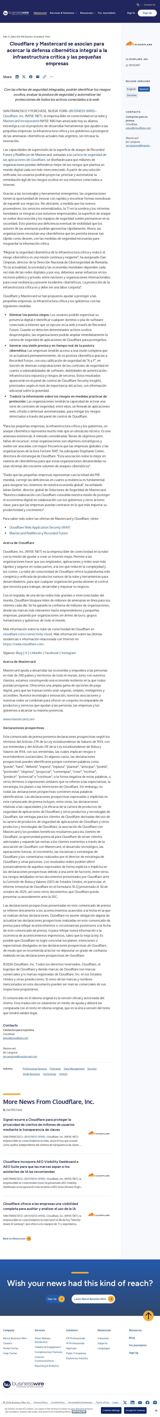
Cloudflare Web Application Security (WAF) (39, 527)
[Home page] (16, 13)
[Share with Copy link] (44, 76)
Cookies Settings (111, 1410)
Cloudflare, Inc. (13, 116)
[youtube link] (140, 1402)
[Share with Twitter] (23, 76)
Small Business (31, 1074)
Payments (55, 1068)
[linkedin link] (132, 1402)
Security (92, 1068)
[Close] (156, 1410)
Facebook (52, 653)
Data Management (74, 1068)
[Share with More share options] (51, 76)
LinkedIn (36, 653)
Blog (19, 653)
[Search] (138, 4)
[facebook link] (147, 1402)
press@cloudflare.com (15, 1038)
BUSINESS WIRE (82, 111)
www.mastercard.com (18, 719)
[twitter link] (125, 1402)
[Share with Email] (37, 76)
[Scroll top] (148, 1316)
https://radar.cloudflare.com (23, 644)
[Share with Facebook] (30, 76)
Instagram (68, 653)
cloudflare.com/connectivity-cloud (27, 634)
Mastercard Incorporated (21, 121)
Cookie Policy (79, 1411)
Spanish (143, 89)
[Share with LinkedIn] (17, 76)
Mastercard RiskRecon (25, 533)
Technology (49, 1074)
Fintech (63, 1074)
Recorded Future (56, 533)
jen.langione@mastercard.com (20, 1056)
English (131, 89)
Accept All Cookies (135, 1410)
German (132, 95)
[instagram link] (155, 1402)
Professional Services (35, 1068)
